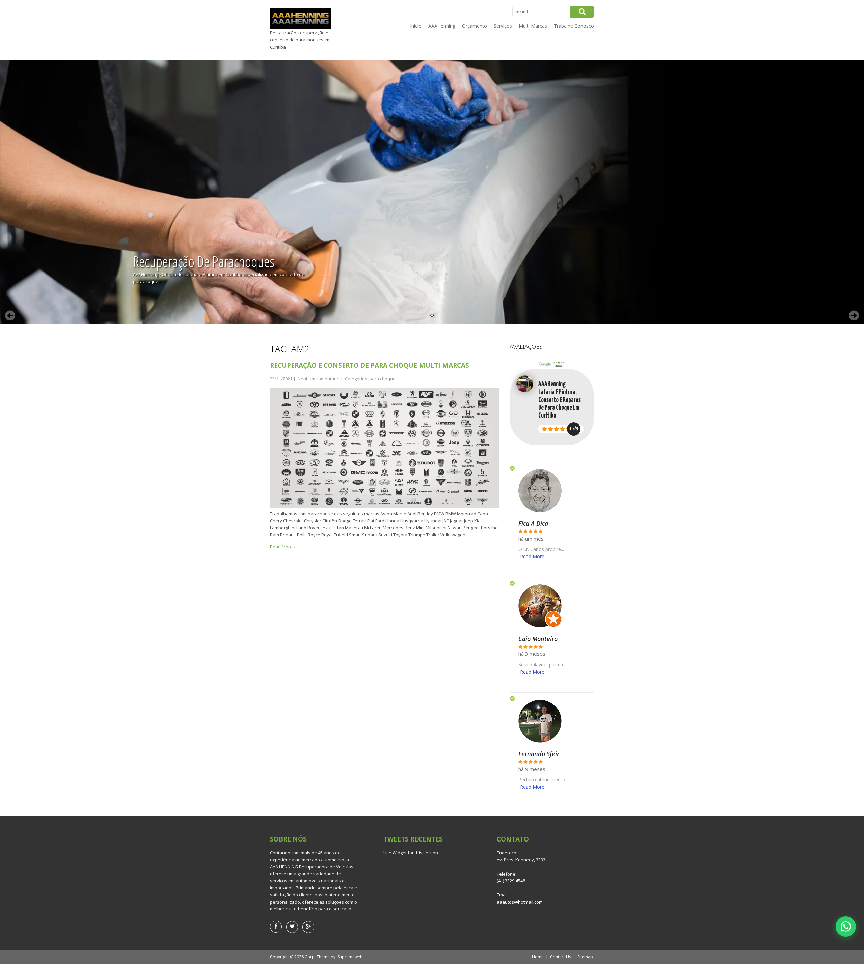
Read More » (283, 547)
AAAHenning (441, 26)
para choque (382, 379)
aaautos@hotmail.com (520, 902)
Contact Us (560, 957)
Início (416, 26)
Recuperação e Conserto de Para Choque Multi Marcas (369, 365)
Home (538, 957)
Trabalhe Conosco (574, 26)
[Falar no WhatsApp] (846, 926)
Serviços (503, 26)
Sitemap (585, 957)
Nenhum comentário (319, 379)
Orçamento (474, 26)
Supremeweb (350, 957)
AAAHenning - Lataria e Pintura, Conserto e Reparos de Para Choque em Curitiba (559, 400)
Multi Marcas (533, 26)
